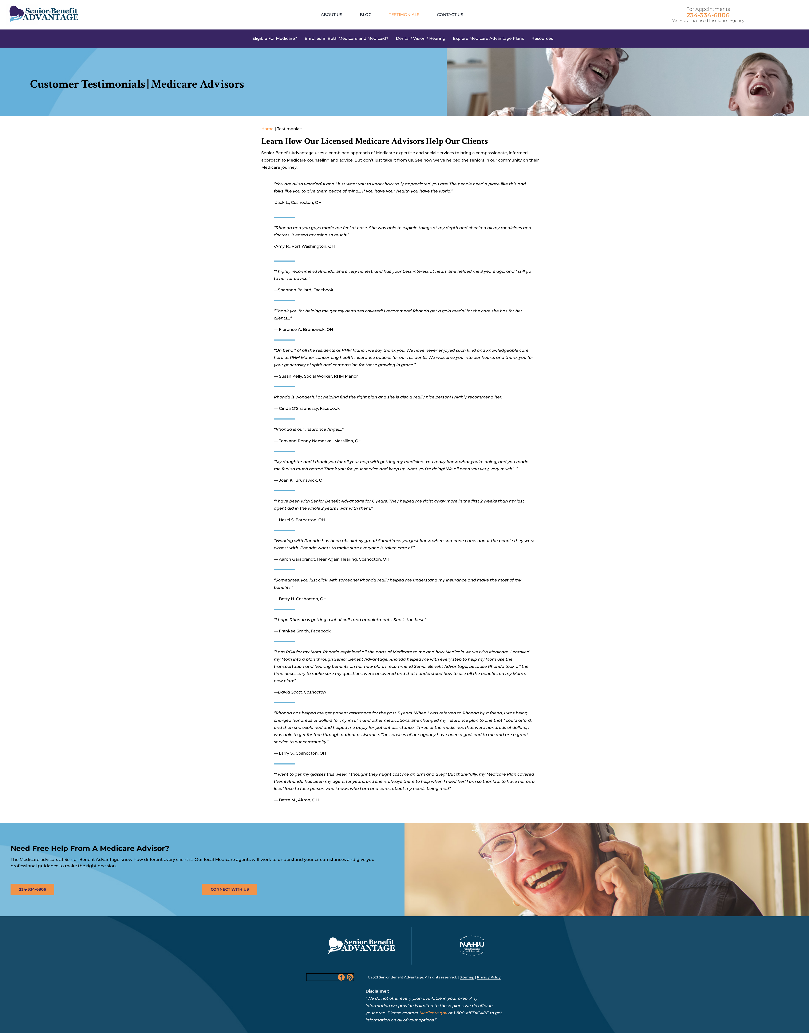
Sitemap (467, 977)
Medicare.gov (433, 1012)
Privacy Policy (489, 977)
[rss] (350, 977)
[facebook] (341, 977)
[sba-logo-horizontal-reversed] (361, 939)
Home (267, 128)
